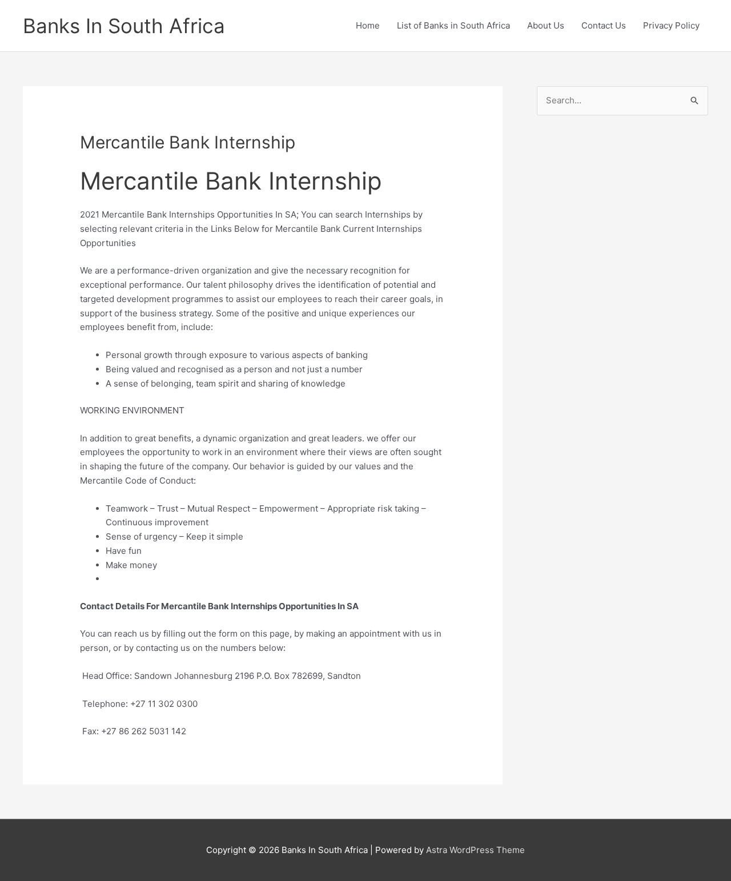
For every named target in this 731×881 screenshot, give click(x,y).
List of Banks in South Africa (453, 25)
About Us (545, 25)
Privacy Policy (671, 25)
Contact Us (603, 25)
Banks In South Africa (124, 26)
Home (368, 25)
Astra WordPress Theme (475, 849)
